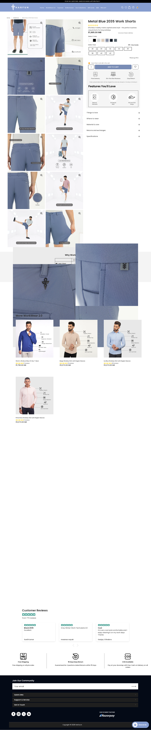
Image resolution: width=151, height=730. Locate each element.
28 (92, 49)
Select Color (92, 36)
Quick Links (18, 695)
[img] (76, 615)
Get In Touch (19, 705)
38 (92, 53)
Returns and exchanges (96, 130)
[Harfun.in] (19, 7)
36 (128, 49)
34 (119, 49)
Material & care (93, 124)
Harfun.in (79, 725)
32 (110, 49)
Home (8, 18)
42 (110, 53)
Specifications (92, 136)
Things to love (92, 112)
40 (101, 53)
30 (101, 49)
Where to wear (93, 118)
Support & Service (21, 700)
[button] (90, 40)
